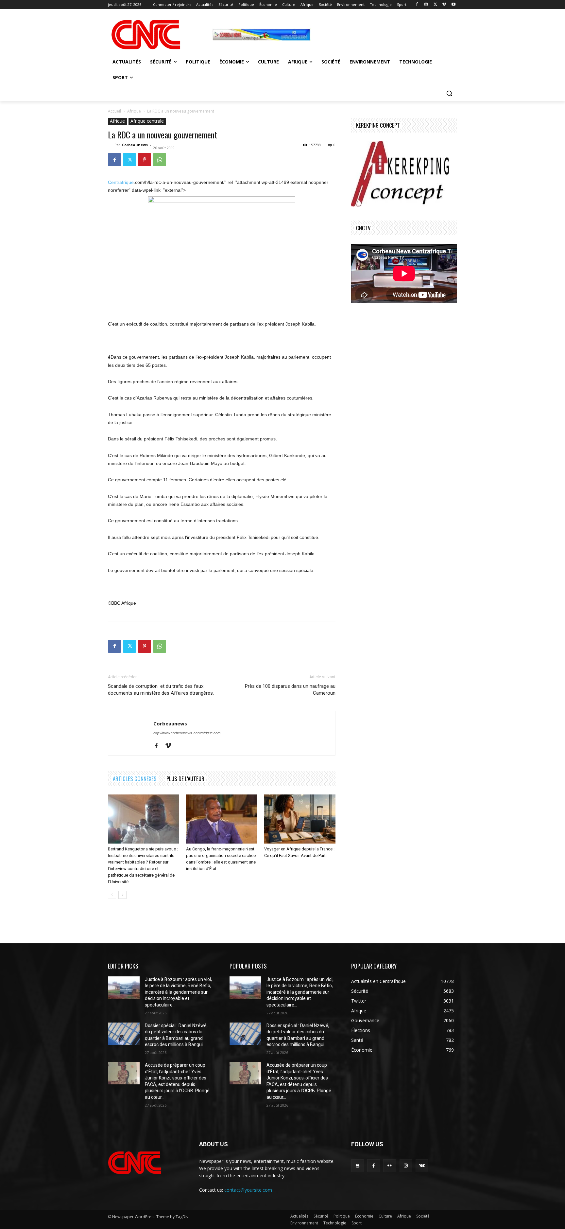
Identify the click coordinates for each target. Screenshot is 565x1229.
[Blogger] (357, 1165)
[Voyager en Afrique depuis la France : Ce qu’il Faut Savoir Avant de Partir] (299, 819)
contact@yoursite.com (248, 1190)
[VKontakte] (422, 1165)
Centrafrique (121, 182)
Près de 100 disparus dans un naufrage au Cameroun (290, 689)
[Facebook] (417, 5)
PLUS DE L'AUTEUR (185, 778)
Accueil (114, 111)
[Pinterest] (144, 159)
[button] (449, 93)
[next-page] (122, 895)
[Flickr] (389, 1165)
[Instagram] (426, 5)
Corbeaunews (135, 144)
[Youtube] (453, 5)
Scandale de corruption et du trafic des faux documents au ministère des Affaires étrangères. (161, 689)
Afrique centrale (147, 121)
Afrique (134, 111)
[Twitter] (435, 5)
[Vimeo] (444, 5)
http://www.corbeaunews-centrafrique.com (186, 733)
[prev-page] (112, 895)
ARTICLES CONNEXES (135, 778)
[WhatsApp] (159, 159)
